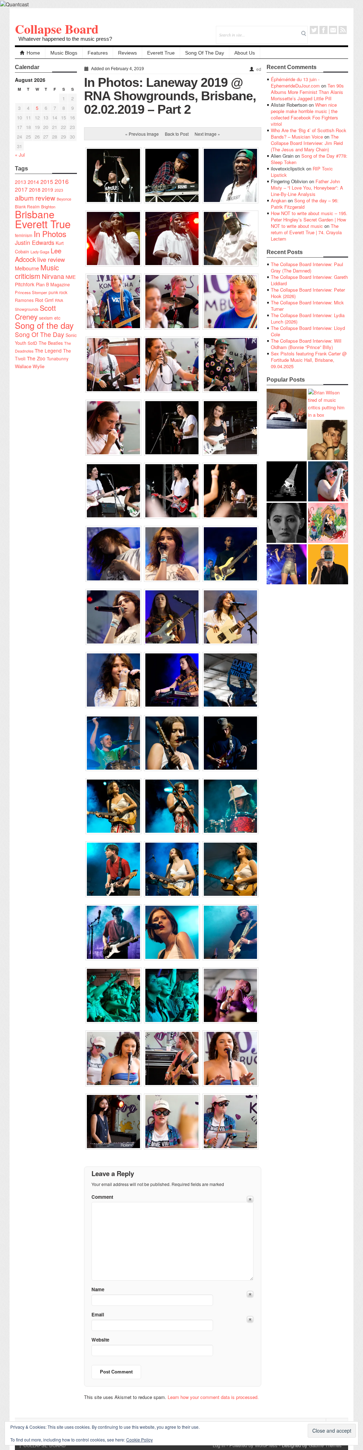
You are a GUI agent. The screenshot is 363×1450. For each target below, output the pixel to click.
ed (258, 69)
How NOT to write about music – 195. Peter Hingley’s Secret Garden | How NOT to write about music (309, 219)
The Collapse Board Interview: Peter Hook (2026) (308, 292)
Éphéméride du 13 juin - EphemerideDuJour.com (295, 82)
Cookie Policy (139, 1440)
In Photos (50, 233)
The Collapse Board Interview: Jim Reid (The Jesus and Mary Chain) (307, 143)
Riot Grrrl (44, 300)
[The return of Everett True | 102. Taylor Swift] (287, 564)
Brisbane (35, 214)
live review (51, 259)
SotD (32, 343)
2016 (62, 181)
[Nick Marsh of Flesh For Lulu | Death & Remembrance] (327, 440)
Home (33, 53)
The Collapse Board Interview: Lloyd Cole (308, 331)
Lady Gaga (39, 251)
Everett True (161, 53)
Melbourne (27, 268)
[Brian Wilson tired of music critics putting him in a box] (328, 403)
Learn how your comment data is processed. (213, 1397)
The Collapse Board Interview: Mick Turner (307, 305)
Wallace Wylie (29, 366)
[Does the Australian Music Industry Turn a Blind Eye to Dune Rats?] (287, 481)
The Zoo (36, 358)
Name (97, 1289)
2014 (33, 181)
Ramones (24, 300)
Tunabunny (57, 358)
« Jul (20, 154)
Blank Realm (27, 206)
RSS (343, 30)
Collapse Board (57, 28)
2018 (34, 189)
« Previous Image (142, 134)
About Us (244, 53)
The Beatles (51, 343)
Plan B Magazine (53, 284)
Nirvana (53, 276)
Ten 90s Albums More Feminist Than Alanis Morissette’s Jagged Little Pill (307, 92)
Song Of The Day (204, 53)
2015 (46, 181)
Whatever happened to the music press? (65, 39)
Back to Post (177, 134)
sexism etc (49, 318)
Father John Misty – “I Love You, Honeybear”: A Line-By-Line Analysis (307, 187)
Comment (102, 1196)
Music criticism (37, 271)
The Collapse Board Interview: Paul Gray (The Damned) (307, 267)
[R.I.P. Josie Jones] (287, 523)
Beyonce (64, 199)
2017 (21, 189)
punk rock (58, 292)
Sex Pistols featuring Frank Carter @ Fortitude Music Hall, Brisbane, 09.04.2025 (309, 360)
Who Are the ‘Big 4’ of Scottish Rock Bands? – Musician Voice (308, 133)
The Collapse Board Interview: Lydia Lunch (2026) (308, 318)
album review (35, 197)
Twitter (314, 30)
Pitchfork (24, 284)
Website (100, 1339)
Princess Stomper (31, 292)
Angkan (278, 200)
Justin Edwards (34, 242)
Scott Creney (35, 312)
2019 (47, 189)
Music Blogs (63, 53)
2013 (20, 181)
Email (333, 30)
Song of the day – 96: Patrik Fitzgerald (305, 203)
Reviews (127, 53)
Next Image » (207, 134)
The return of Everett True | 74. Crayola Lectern (306, 232)
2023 (59, 190)
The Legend (48, 350)
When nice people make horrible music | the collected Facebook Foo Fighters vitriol (304, 114)
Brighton (48, 206)
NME (71, 277)
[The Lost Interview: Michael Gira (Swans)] (328, 564)
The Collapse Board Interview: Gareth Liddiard (309, 280)
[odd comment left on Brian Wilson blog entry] (287, 409)
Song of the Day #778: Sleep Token (309, 158)
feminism (23, 235)
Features (98, 53)
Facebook (323, 30)
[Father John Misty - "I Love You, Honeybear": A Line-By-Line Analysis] (328, 523)
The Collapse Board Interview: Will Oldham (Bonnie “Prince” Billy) (306, 343)
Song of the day (44, 325)
